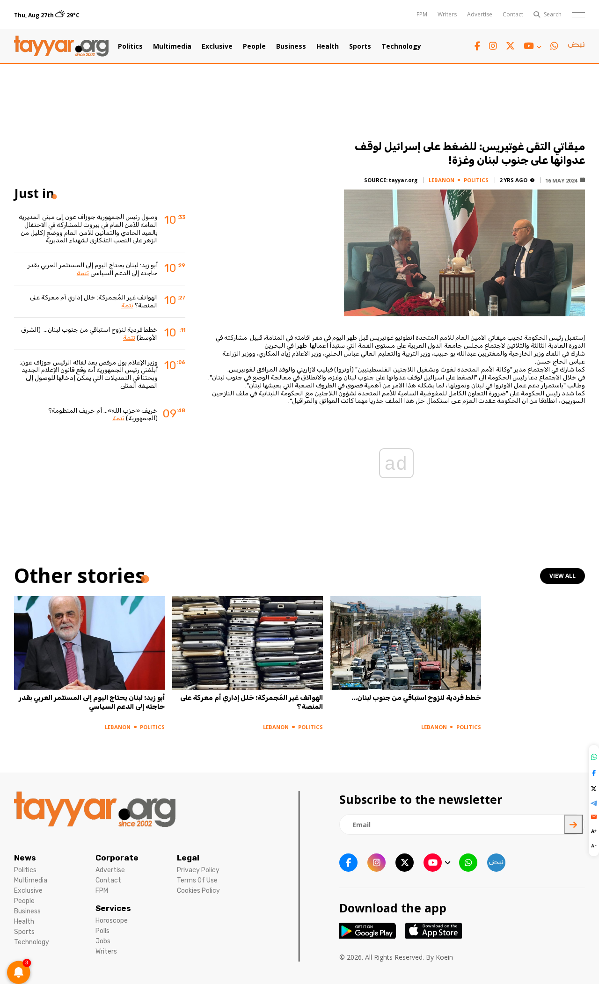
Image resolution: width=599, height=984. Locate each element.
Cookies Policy (198, 891)
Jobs (102, 941)
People (254, 46)
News (25, 857)
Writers (447, 14)
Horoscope (111, 921)
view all (562, 576)
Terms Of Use (197, 880)
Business (291, 46)
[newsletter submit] (573, 824)
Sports (360, 46)
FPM (421, 14)
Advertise (479, 14)
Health (327, 46)
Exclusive (217, 46)
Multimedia (172, 46)
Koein (444, 957)
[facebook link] (477, 46)
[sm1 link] (576, 46)
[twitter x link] (510, 46)
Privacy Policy (198, 870)
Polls (102, 931)
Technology (401, 46)
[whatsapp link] (554, 46)
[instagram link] (493, 46)
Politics (130, 46)
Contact (513, 14)
